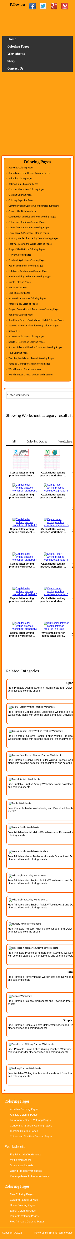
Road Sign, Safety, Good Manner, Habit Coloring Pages (36, 320)
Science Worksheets (21, 1165)
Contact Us (15, 68)
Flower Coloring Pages (20, 255)
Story (11, 61)
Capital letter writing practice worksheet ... (22, 474)
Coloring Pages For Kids (24, 1199)
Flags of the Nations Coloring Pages (27, 249)
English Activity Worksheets (25, 1154)
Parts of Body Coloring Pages (23, 304)
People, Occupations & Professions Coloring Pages (34, 309)
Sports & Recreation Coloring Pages (27, 342)
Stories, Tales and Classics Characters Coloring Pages (35, 347)
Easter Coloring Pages (23, 1210)
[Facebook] (32, 6)
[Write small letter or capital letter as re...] (53, 626)
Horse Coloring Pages (22, 1205)
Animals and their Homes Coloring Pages (29, 173)
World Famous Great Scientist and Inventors (31, 375)
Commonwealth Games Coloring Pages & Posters (34, 206)
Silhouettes (14, 331)
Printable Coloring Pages (24, 1216)
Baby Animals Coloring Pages (23, 184)
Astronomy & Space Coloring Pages (30, 1120)
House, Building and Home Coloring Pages (30, 276)
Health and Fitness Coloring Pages (26, 266)
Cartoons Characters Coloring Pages (27, 189)
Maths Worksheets (18, 287)
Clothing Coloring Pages (20, 195)
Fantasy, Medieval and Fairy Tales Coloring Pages (33, 238)
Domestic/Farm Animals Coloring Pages (29, 227)
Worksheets (16, 54)
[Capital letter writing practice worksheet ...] (22, 459)
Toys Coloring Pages (19, 353)
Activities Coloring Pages (21, 168)
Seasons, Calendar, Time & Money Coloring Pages (34, 326)
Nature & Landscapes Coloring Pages (27, 298)
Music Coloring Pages (19, 293)
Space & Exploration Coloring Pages (27, 336)
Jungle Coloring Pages (20, 282)
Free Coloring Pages (22, 1194)
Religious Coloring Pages (21, 315)
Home (37, 24)
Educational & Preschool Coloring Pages (29, 233)
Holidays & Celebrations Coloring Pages (28, 271)
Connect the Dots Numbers (22, 211)
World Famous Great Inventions (25, 369)
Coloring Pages (18, 46)
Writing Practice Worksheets (26, 1170)
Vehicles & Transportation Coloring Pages (29, 364)
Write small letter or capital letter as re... (53, 634)
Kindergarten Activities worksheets (29, 1176)
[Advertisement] (37, 115)
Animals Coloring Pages (20, 178)
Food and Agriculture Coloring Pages (27, 260)
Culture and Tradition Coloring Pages (27, 222)
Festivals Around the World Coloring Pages (30, 244)
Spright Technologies (60, 1232)
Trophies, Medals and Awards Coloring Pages (31, 358)
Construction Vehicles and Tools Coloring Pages (32, 217)
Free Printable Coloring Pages (27, 1221)
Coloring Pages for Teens (21, 200)
